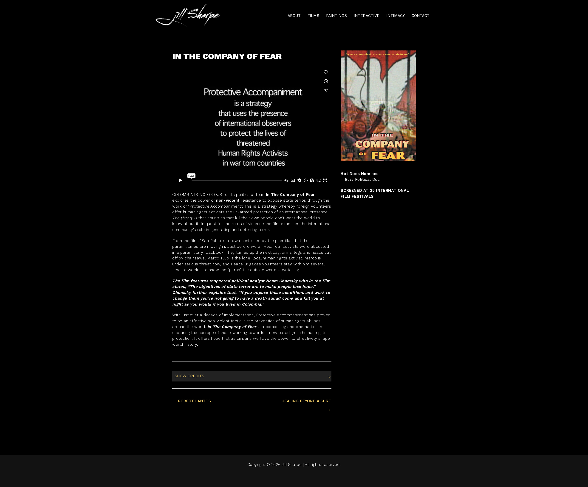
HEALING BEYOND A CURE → (306, 402)
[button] (251, 376)
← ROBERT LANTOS (192, 401)
